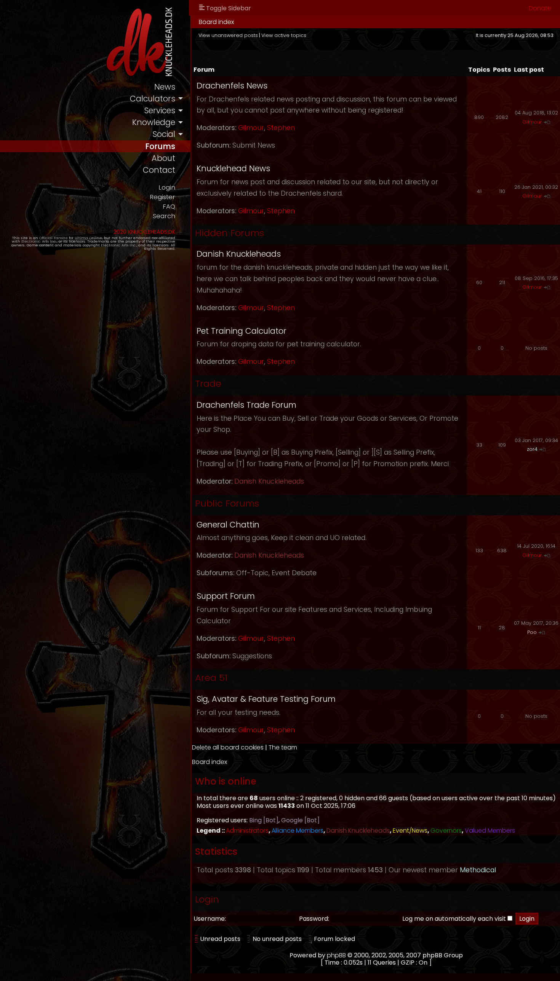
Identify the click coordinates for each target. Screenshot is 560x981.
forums (160, 146)
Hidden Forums (229, 233)
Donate (540, 8)
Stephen (281, 127)
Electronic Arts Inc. (39, 241)
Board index (216, 22)
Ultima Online (88, 237)
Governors (446, 830)
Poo (532, 632)
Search (164, 216)
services (159, 110)
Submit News (253, 145)
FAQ (169, 206)
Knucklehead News (233, 168)
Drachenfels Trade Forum (246, 404)
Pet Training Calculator (241, 330)
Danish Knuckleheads (239, 253)
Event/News (410, 830)
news (164, 86)
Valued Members (490, 830)
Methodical (478, 870)
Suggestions (252, 656)
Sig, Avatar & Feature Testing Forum (266, 698)
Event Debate (294, 572)
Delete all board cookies (228, 747)
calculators (152, 98)
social (163, 134)
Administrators (247, 830)
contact (159, 169)
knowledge (153, 122)
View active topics (283, 35)
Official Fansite (53, 237)
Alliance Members (297, 830)
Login (166, 187)
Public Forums (227, 503)
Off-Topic (252, 572)
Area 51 (211, 677)
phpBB (336, 955)
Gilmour (251, 127)
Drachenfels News (232, 85)
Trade (208, 383)
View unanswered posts (228, 35)
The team (283, 747)
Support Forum (226, 595)
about (163, 158)
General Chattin (228, 524)
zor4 (532, 449)
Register (162, 197)
